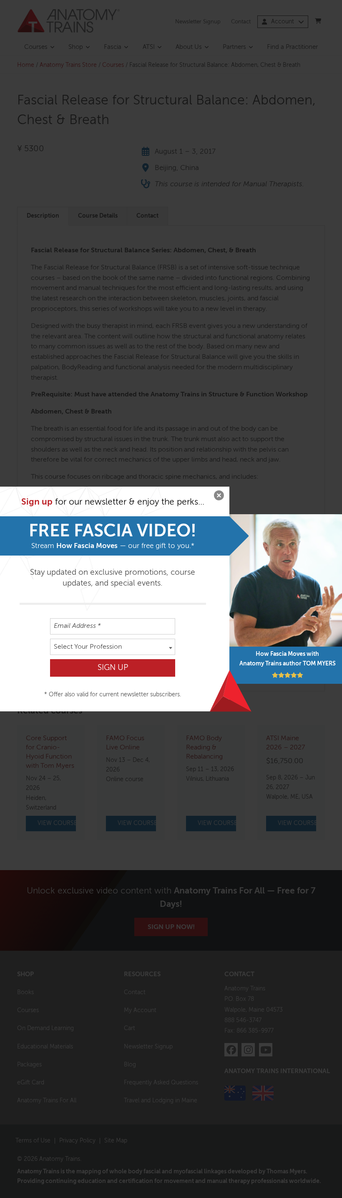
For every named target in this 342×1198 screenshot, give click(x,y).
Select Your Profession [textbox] (88, 647)
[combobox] (112, 647)
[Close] (219, 497)
